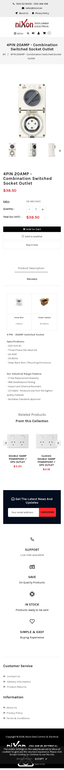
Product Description (31, 268)
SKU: (6, 202)
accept (41, 759)
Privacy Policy (42, 13)
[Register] (39, 33)
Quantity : (8, 208)
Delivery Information (19, 681)
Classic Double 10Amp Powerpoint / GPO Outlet (46, 460)
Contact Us (13, 676)
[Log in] (33, 33)
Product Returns (16, 686)
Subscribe (47, 512)
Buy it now (32, 244)
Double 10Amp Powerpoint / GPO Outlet (17, 458)
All (4, 54)
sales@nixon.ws (34, 8)
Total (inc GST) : (12, 216)
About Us (23, 13)
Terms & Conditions (18, 718)
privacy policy (25, 759)
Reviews (32, 279)
